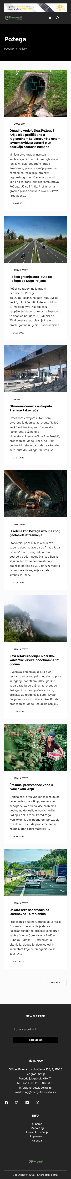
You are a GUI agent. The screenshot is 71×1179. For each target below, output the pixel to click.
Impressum (37, 1136)
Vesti (25, 270)
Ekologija (19, 124)
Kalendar (37, 1140)
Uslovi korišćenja (37, 1132)
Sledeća (55, 982)
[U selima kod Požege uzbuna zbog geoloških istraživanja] (35, 493)
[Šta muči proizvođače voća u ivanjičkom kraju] (35, 747)
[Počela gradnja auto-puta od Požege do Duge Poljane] (35, 239)
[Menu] (65, 18)
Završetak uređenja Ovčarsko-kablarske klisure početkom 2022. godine (34, 660)
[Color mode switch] (50, 18)
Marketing (37, 1128)
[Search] (57, 17)
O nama (37, 1124)
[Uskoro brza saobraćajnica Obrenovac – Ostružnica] (35, 872)
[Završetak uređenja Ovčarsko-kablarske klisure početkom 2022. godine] (35, 618)
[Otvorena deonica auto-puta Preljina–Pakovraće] (35, 368)
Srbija (17, 270)
